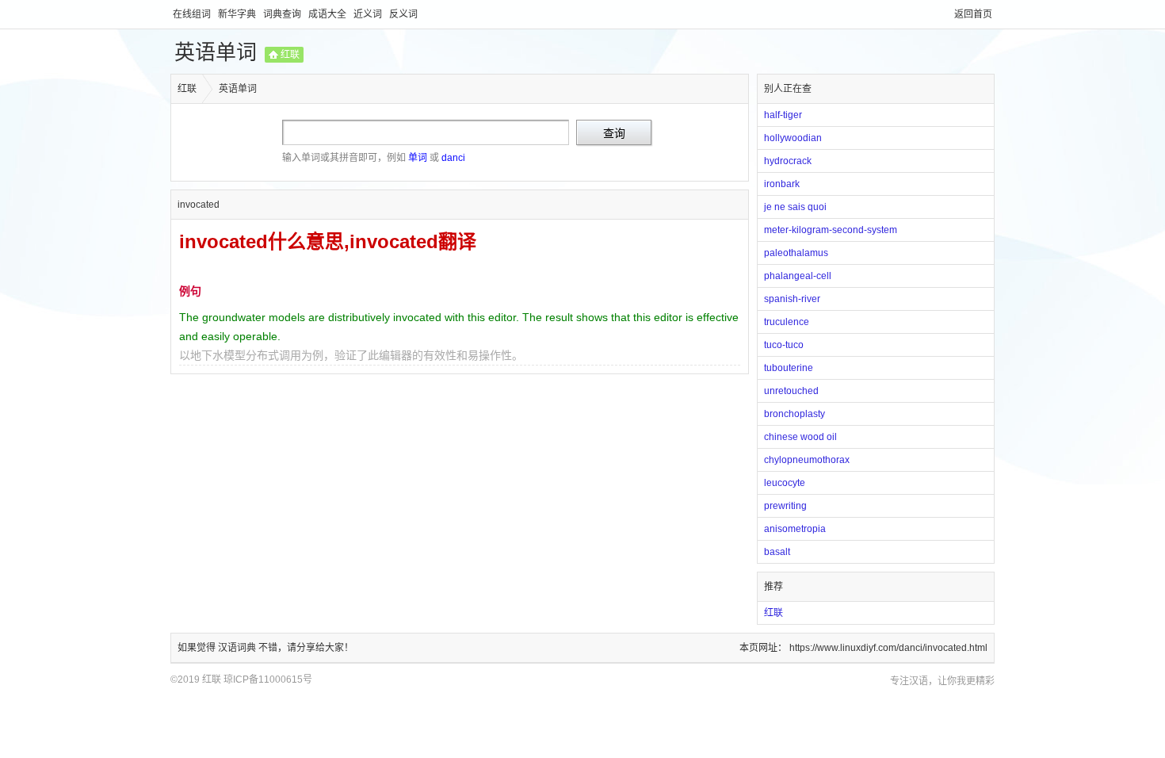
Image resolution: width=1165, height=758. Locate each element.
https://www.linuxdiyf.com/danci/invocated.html (888, 647)
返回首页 (973, 14)
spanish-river (792, 298)
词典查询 (283, 14)
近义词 (368, 14)
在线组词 (193, 14)
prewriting (785, 505)
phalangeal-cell (797, 275)
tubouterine (788, 367)
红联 (290, 54)
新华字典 (238, 14)
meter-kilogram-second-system (830, 229)
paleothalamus (796, 252)
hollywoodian (793, 138)
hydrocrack (788, 161)
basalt (777, 551)
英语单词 (215, 52)
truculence (786, 321)
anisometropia (795, 528)
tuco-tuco (784, 344)
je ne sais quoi (795, 206)
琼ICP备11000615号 (267, 679)
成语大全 (328, 14)
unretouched (791, 390)
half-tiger (783, 115)
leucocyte (784, 482)
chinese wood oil (800, 436)
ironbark (782, 184)
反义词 (403, 14)
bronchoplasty (794, 413)
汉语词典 (238, 647)
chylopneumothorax (807, 459)
